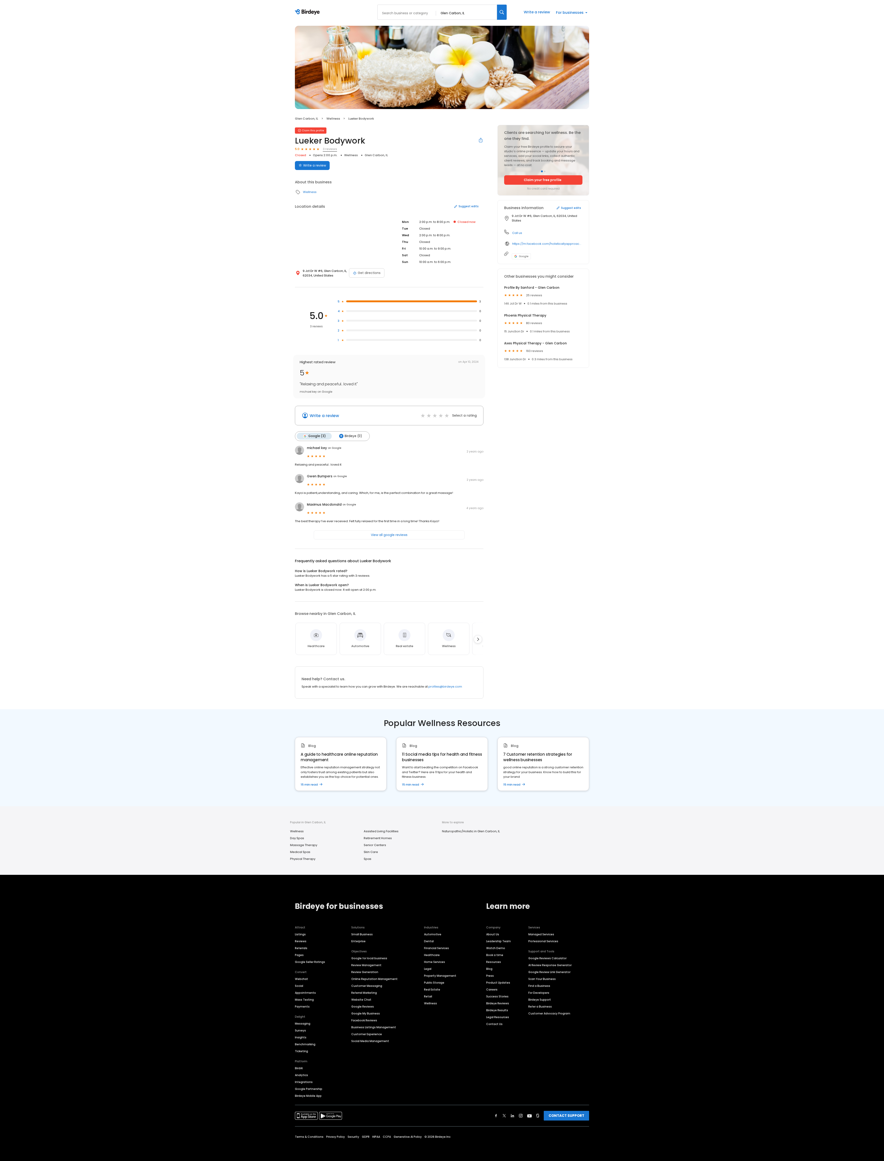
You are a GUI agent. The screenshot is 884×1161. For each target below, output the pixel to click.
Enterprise (358, 941)
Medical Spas (300, 852)
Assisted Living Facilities (381, 831)
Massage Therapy (303, 845)
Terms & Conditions (309, 1137)
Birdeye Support (539, 1000)
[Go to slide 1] (542, 171)
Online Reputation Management (374, 979)
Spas (367, 859)
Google (523, 256)
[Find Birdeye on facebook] (496, 1116)
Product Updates (498, 983)
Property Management (440, 976)
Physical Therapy (302, 859)
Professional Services (543, 941)
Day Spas (297, 838)
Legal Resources (497, 1017)
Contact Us (494, 1024)
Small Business (362, 934)
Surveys (300, 1030)
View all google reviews (389, 535)
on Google (334, 448)
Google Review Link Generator (549, 972)
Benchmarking (305, 1044)
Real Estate (432, 989)
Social (299, 986)
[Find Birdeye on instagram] (521, 1116)
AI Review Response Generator (550, 965)
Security (353, 1137)
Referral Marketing (364, 993)
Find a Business (539, 986)
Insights (300, 1037)
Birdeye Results (497, 1010)
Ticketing (301, 1051)
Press (490, 976)
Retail (428, 996)
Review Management (366, 965)
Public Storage (434, 983)
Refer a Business (540, 1006)
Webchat (301, 979)
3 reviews (330, 149)
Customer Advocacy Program (549, 1013)
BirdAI (299, 1068)
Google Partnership (308, 1089)
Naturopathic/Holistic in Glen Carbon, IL (471, 831)
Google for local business (369, 958)
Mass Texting (304, 1000)
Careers (491, 989)
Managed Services (541, 934)
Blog (489, 969)
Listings (300, 934)
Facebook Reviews (364, 1020)
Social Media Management (370, 1041)
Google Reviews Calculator (547, 958)
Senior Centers (375, 845)
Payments (302, 1006)
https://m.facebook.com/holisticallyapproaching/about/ (547, 244)
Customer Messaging (366, 986)
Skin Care (371, 852)
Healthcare (432, 955)
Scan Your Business (542, 979)
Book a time (494, 955)
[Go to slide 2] (544, 171)
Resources (493, 962)
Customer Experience (366, 1034)
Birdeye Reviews (497, 1003)
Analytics (301, 1075)
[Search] (502, 12)
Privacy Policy (335, 1137)
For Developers (538, 993)
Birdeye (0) (353, 436)
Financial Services (436, 948)
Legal (427, 969)
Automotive (432, 934)
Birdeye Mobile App (308, 1096)
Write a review (537, 12)
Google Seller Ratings (310, 962)
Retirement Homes (378, 838)
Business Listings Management (373, 1027)
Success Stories (497, 996)
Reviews (300, 941)
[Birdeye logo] (308, 12)
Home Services (434, 962)
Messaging (302, 1024)
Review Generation (364, 972)
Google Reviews (362, 1006)
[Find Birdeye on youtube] (529, 1116)
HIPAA (376, 1137)
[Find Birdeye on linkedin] (512, 1116)
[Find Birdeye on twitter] (504, 1116)
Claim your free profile (542, 180)
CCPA (387, 1137)
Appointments (305, 993)
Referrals (301, 948)
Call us (517, 233)
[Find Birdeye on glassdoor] (537, 1116)
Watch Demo (495, 948)
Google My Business (365, 1013)
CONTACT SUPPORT (566, 1115)
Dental (429, 941)
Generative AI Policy (408, 1137)
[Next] (478, 639)
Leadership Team (498, 941)
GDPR (365, 1137)
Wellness (333, 118)
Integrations (304, 1082)
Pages (299, 955)
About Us (492, 934)
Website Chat (361, 1000)
